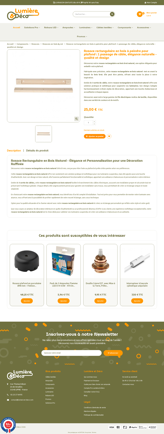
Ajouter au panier (96, 136)
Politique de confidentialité (94, 415)
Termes (94, 432)
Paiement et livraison (91, 380)
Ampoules (49, 380)
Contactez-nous (128, 384)
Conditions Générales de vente (95, 407)
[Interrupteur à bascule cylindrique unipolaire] (137, 261)
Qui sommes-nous (90, 377)
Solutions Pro (50, 403)
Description (14, 150)
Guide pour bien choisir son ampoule (97, 384)
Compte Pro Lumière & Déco (94, 388)
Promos (48, 399)
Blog (85, 395)
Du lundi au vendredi (129, 377)
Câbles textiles (50, 377)
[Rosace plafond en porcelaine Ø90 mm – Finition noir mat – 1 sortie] (27, 261)
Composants (49, 384)
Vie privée (88, 432)
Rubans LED (49, 395)
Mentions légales (90, 411)
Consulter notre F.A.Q (91, 392)
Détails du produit (37, 150)
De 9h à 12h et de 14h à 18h (132, 380)
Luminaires (49, 392)
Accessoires (49, 388)
